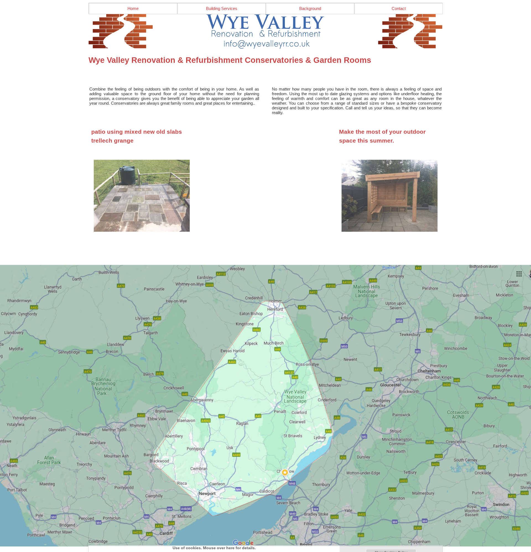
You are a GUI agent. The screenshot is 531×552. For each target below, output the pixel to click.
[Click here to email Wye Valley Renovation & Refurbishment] (265, 31)
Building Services (221, 8)
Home (133, 8)
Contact (399, 8)
